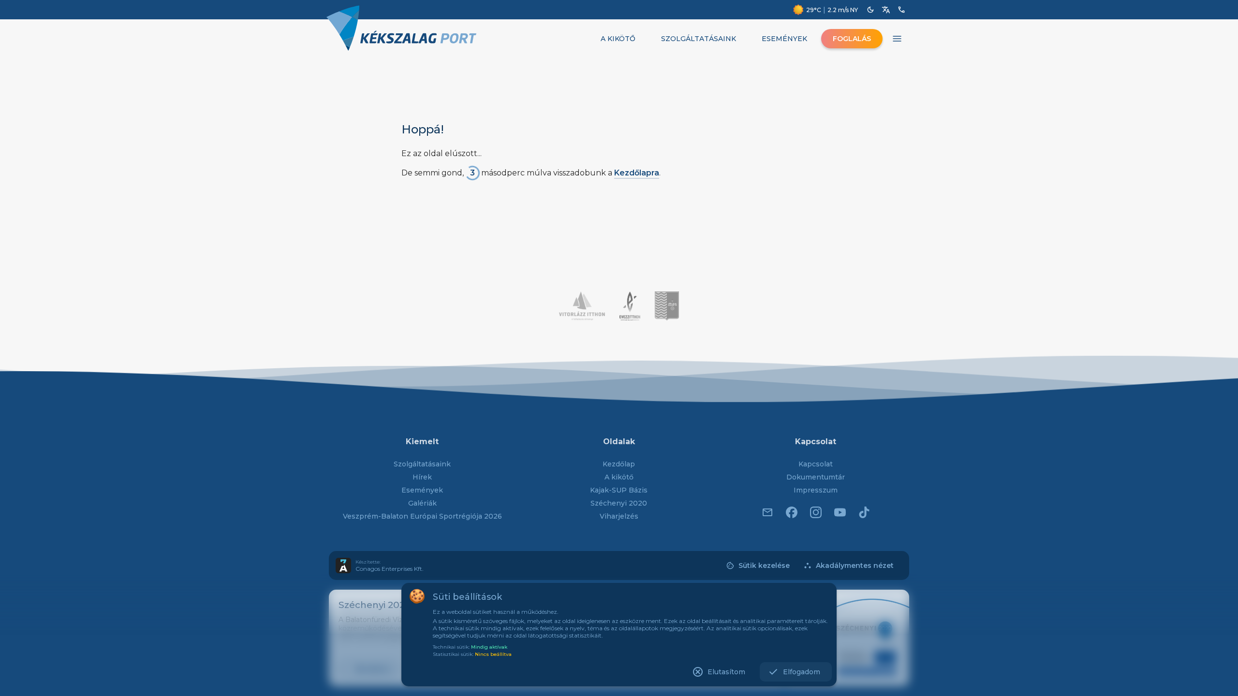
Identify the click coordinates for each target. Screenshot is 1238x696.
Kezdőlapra (636, 172)
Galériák (422, 503)
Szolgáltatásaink (422, 464)
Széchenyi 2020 (618, 503)
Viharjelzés (619, 516)
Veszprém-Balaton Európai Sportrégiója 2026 (422, 516)
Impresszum (816, 490)
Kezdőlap (619, 464)
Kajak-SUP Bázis (619, 490)
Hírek (422, 477)
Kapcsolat (815, 464)
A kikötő (619, 477)
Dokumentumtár (815, 477)
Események (422, 490)
